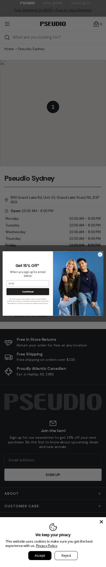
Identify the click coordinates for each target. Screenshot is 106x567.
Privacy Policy (47, 546)
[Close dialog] (100, 254)
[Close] (101, 521)
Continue (27, 291)
